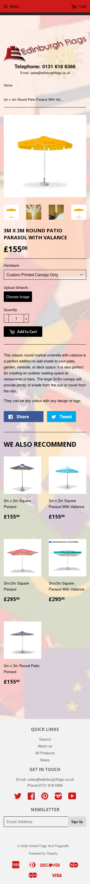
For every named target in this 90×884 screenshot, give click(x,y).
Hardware (11, 265)
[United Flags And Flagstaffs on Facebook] (31, 797)
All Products (45, 752)
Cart (82, 6)
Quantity (10, 309)
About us (45, 745)
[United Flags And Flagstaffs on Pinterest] (44, 797)
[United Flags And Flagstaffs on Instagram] (58, 797)
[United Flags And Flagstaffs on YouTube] (72, 797)
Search (45, 739)
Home (8, 85)
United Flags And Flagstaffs (49, 845)
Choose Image (18, 296)
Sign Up (77, 821)
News (45, 759)
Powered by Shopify (43, 853)
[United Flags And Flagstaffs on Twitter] (18, 797)
